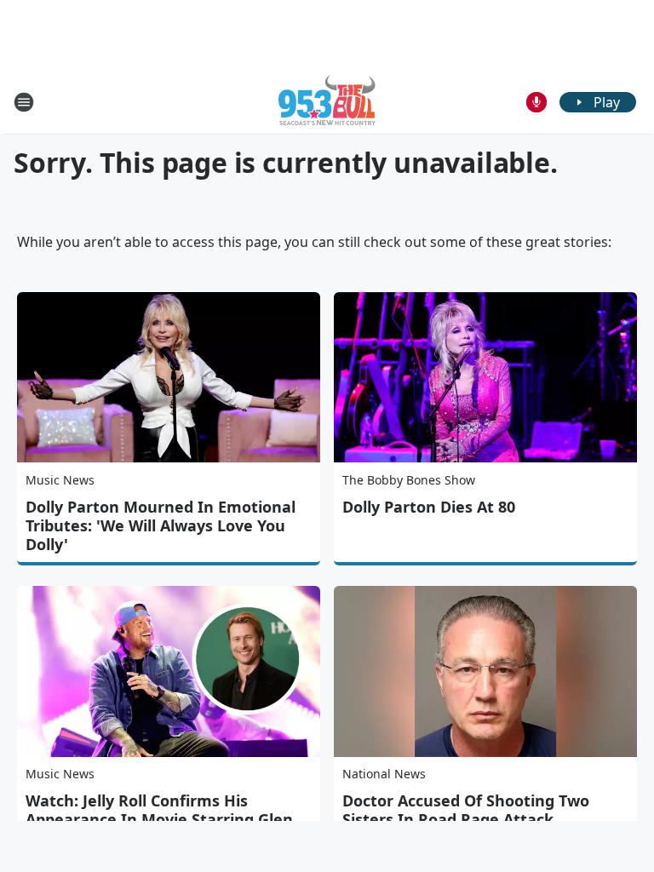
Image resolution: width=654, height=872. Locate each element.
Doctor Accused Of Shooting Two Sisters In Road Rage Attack (465, 810)
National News (384, 774)
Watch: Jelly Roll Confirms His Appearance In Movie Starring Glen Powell (159, 819)
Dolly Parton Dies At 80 (428, 506)
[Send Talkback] (536, 102)
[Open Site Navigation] (24, 102)
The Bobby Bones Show (408, 480)
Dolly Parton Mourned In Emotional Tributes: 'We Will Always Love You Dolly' (160, 525)
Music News (60, 480)
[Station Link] (327, 101)
